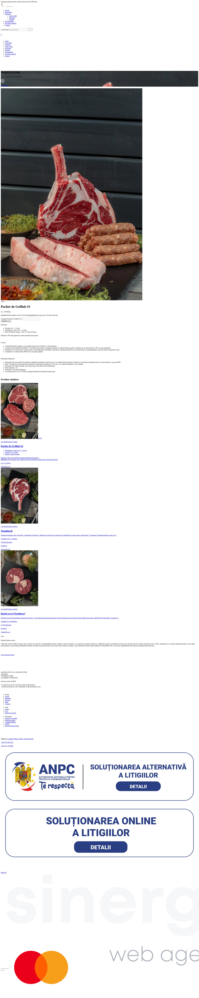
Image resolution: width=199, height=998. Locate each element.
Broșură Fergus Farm (12, 726)
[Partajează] (4, 968)
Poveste (7, 700)
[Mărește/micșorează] (8, 968)
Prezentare (8, 12)
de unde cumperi (10, 54)
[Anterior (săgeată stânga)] (1, 970)
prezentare (8, 43)
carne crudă (13, 16)
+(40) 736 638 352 (7, 742)
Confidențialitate (10, 722)
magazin (7, 45)
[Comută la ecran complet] (6, 968)
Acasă (7, 10)
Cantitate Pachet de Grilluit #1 (11, 319)
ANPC (7, 724)
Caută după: (5, 30)
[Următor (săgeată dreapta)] (4, 970)
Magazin (8, 14)
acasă (6, 41)
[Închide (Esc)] (1, 968)
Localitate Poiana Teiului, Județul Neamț (19, 739)
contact (7, 56)
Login (7, 709)
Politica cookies (10, 720)
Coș (6, 711)
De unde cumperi (10, 23)
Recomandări (9, 21)
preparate (12, 18)
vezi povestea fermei (7, 655)
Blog (6, 702)
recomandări (9, 52)
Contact (7, 25)
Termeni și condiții (11, 718)
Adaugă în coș (6, 321)
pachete (11, 19)
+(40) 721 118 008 (7, 746)
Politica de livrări (10, 713)
